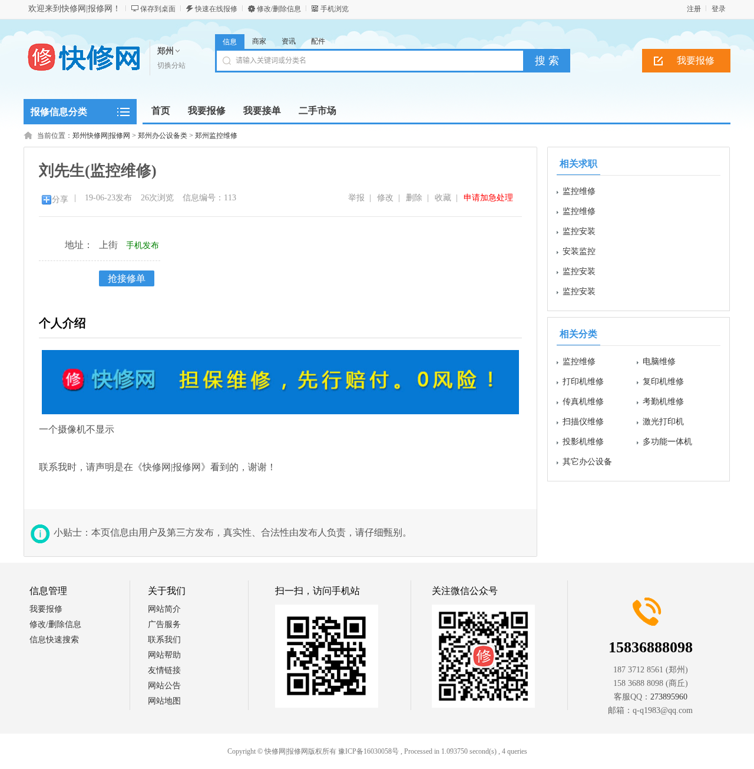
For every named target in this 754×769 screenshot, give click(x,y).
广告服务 (164, 624)
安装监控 (579, 251)
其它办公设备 (587, 461)
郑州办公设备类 (162, 135)
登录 (719, 9)
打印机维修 (583, 381)
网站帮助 (164, 655)
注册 (694, 9)
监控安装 (579, 231)
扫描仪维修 (583, 421)
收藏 (443, 197)
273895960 (668, 696)
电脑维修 (659, 361)
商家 (259, 41)
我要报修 (696, 60)
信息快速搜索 (54, 639)
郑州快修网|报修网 (101, 135)
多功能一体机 (667, 441)
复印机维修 (663, 381)
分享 (60, 199)
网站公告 (164, 685)
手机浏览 (334, 9)
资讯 (289, 41)
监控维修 (579, 191)
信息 (230, 42)
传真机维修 (583, 401)
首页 (160, 110)
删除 (414, 197)
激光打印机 (663, 421)
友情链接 (164, 670)
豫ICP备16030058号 (368, 751)
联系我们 (164, 639)
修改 (385, 197)
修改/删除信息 (279, 9)
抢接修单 (126, 278)
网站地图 (164, 701)
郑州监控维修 (216, 135)
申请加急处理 (488, 197)
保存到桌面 (158, 9)
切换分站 (171, 65)
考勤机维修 (663, 401)
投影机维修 (583, 441)
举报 (356, 197)
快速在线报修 (216, 9)
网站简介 (164, 609)
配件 (318, 41)
